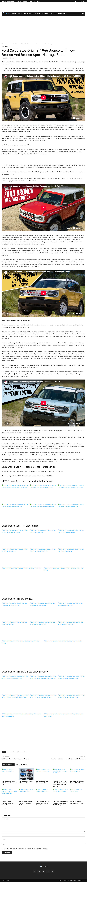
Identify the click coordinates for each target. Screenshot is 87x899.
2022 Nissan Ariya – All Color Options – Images (15, 759)
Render (44, 13)
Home (3, 44)
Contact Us (25, 1)
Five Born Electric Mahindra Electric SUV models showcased (68, 759)
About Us (19, 1)
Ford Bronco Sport (22, 751)
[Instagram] (75, 1)
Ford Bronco (13, 751)
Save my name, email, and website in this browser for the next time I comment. (25, 848)
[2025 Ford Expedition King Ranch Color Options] (43, 774)
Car (13, 13)
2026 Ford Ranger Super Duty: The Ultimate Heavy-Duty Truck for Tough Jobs (60, 803)
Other (37, 13)
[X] (81, 1)
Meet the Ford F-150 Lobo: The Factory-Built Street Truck (25, 803)
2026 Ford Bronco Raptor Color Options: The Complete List (9, 783)
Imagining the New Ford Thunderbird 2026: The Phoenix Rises (8, 803)
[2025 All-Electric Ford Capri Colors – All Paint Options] (77, 774)
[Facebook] (72, 1)
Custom (52, 13)
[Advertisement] (43, 7)
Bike (19, 13)
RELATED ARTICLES (8, 765)
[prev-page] (3, 808)
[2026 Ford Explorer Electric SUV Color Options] (26, 774)
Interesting (28, 13)
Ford (11, 44)
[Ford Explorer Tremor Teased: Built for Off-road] (77, 794)
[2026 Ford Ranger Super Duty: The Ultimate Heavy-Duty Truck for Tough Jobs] (60, 794)
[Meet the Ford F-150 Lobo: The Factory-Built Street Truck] (26, 794)
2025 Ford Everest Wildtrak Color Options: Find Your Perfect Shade (43, 803)
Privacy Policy (32, 1)
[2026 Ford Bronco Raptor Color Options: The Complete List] (9, 774)
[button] (83, 14)
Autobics (5, 58)
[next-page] (6, 808)
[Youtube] (84, 1)
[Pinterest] (78, 1)
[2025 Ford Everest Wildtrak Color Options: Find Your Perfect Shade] (43, 794)
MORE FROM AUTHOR (21, 765)
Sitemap (38, 1)
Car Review (62, 13)
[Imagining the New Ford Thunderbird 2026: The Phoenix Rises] (9, 794)
